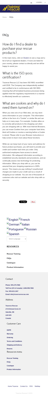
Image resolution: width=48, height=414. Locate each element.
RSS (31, 386)
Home (4, 17)
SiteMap (37, 386)
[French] (24, 220)
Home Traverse (13, 386)
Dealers (26, 58)
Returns (9, 349)
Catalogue (11, 263)
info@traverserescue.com (19, 294)
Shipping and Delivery (14, 345)
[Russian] (30, 229)
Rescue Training (13, 254)
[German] (13, 224)
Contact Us (24, 386)
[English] (12, 220)
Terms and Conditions (14, 341)
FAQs (9, 258)
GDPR (9, 330)
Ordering (10, 337)
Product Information (15, 267)
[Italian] (25, 224)
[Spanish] (13, 234)
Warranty (10, 334)
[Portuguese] (15, 229)
